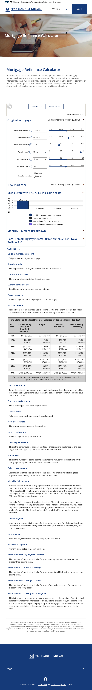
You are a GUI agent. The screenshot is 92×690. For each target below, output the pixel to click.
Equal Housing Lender (58, 685)
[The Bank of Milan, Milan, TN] (23, 9)
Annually (39, 173)
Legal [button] (9, 668)
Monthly (39, 176)
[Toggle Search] (66, 9)
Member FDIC (42, 685)
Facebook (46, 680)
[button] (46, 120)
